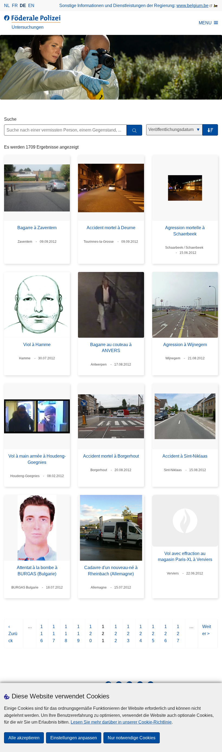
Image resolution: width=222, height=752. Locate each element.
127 (178, 636)
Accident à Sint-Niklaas (184, 456)
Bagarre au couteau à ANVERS (111, 347)
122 (116, 636)
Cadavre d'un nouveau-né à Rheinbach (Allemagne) (111, 570)
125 (153, 636)
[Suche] (134, 130)
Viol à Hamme (37, 344)
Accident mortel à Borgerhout (111, 456)
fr (15, 5)
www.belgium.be (192, 5)
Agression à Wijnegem (185, 344)
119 (78, 636)
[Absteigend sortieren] (210, 130)
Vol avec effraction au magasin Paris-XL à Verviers (185, 556)
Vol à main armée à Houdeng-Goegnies (37, 459)
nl (7, 5)
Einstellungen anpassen (73, 737)
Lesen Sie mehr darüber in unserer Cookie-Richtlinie (121, 722)
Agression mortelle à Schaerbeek (185, 230)
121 (103, 636)
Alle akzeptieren (24, 737)
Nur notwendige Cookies (131, 737)
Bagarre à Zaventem (37, 227)
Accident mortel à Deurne (111, 227)
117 (54, 636)
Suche (10, 119)
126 (165, 636)
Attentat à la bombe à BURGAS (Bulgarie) (37, 570)
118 (66, 636)
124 (140, 636)
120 (90, 636)
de (23, 5)
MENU (205, 23)
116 (41, 636)
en (31, 5)
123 (128, 636)
